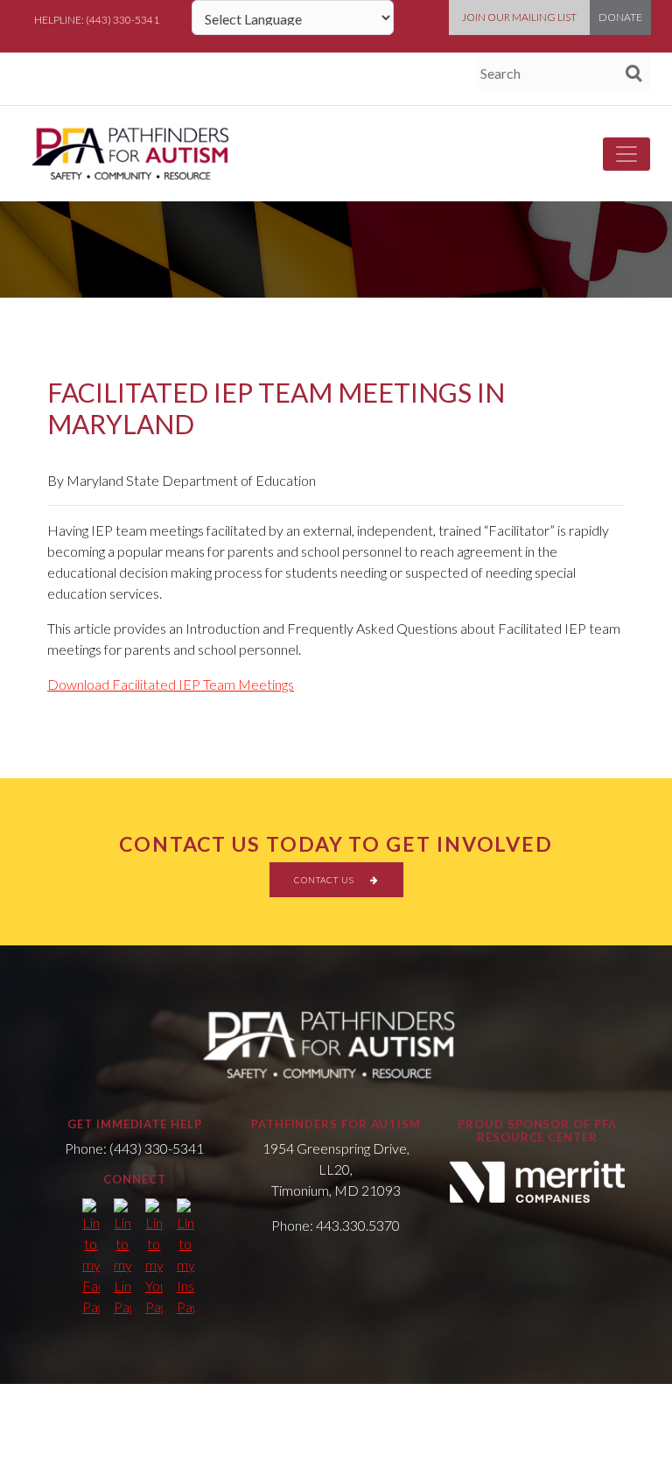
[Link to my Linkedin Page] (122, 1257)
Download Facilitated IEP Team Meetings (170, 684)
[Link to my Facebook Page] (91, 1257)
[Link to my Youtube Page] (154, 1257)
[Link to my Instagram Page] (185, 1257)
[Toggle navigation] (626, 154)
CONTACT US (325, 879)
